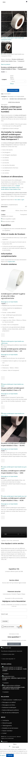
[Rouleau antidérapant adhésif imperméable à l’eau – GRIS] (14, 467)
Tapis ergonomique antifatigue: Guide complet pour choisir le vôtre (13, 688)
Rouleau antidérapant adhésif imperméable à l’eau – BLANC (13, 444)
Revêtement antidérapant (9, 707)
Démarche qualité (7, 723)
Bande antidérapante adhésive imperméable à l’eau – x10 (13, 350)
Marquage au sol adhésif (9, 702)
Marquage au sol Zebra (8, 705)
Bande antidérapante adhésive (10, 710)
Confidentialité (10, 738)
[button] (3, 407)
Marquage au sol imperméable (16, 96)
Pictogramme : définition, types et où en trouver (14, 679)
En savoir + (3, 755)
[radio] (18, 76)
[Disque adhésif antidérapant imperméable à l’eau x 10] (14, 385)
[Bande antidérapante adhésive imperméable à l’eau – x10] (14, 342)
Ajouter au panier (13, 90)
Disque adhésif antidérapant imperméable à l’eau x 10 (12, 389)
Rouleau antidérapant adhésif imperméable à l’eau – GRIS (13, 472)
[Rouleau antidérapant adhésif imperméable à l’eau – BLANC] (14, 414)
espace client (11, 261)
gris (23, 199)
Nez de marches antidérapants (10, 712)
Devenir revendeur (7, 730)
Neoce (3, 59)
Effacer (12, 83)
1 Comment (5, 674)
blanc (18, 199)
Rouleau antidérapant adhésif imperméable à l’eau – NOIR (13, 499)
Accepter (10, 755)
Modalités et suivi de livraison (10, 728)
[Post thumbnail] (12, 667)
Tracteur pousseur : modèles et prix (12, 700)
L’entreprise (5, 720)
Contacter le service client (8, 654)
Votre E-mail (4, 614)
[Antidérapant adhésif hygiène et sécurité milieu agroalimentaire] (14, 280)
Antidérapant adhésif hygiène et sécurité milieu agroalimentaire (13, 296)
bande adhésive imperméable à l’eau (11, 189)
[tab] (5, 98)
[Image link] (6, 648)
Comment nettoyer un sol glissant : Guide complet (14, 669)
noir (16, 199)
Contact (4, 733)
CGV (6, 738)
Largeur (4, 79)
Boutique (8, 59)
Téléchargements (7, 725)
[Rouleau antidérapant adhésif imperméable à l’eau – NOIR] (14, 496)
